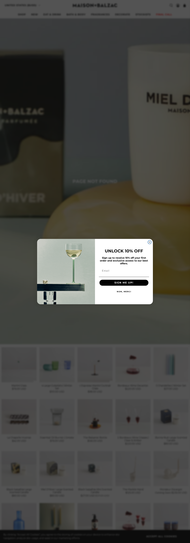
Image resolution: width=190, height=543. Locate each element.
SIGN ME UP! (123, 282)
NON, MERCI (124, 291)
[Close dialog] (149, 242)
